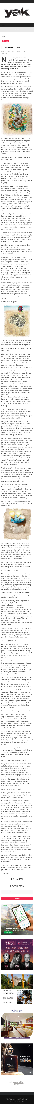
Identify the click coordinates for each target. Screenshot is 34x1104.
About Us (8, 1098)
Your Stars (16, 1099)
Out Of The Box (15, 1101)
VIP (13, 1098)
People (23, 1101)
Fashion (27, 1098)
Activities (24, 1099)
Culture (5, 41)
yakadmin (4, 53)
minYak (9, 1099)
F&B (16, 1098)
